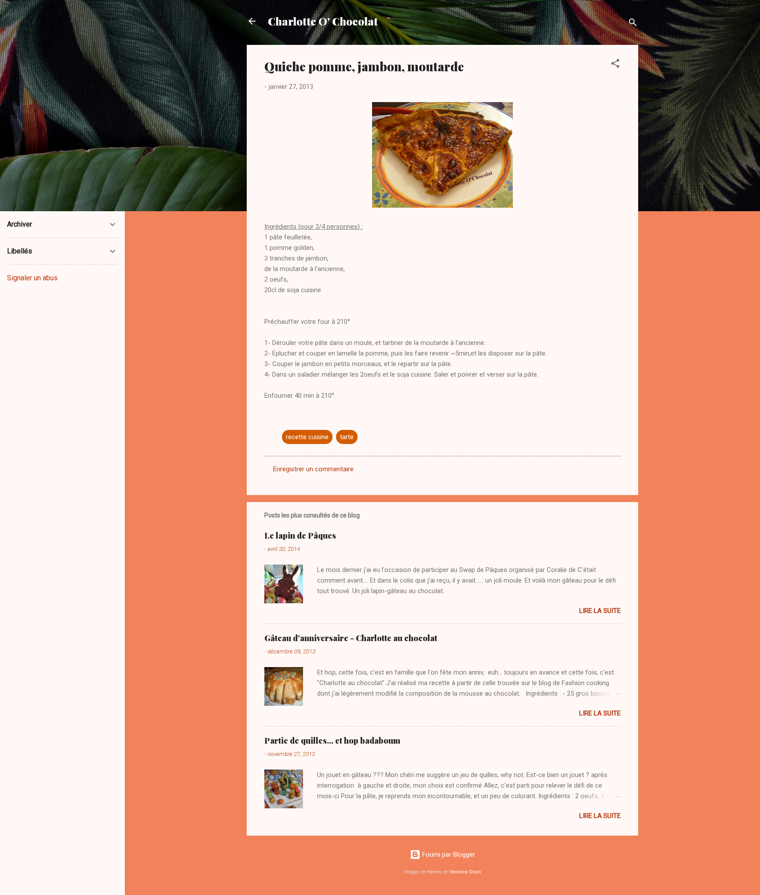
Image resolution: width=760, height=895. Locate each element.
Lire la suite (600, 611)
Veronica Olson (465, 872)
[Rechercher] (633, 24)
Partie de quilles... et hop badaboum (332, 740)
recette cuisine (307, 437)
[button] (615, 65)
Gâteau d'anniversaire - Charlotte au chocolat (350, 638)
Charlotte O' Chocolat (323, 21)
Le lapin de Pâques (300, 535)
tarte (347, 437)
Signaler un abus (32, 278)
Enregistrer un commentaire (313, 469)
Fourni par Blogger (447, 854)
